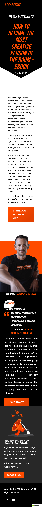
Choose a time (14, 475)
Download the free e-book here (19, 214)
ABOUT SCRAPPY (17, 402)
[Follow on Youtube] (13, 500)
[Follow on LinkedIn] (7, 500)
